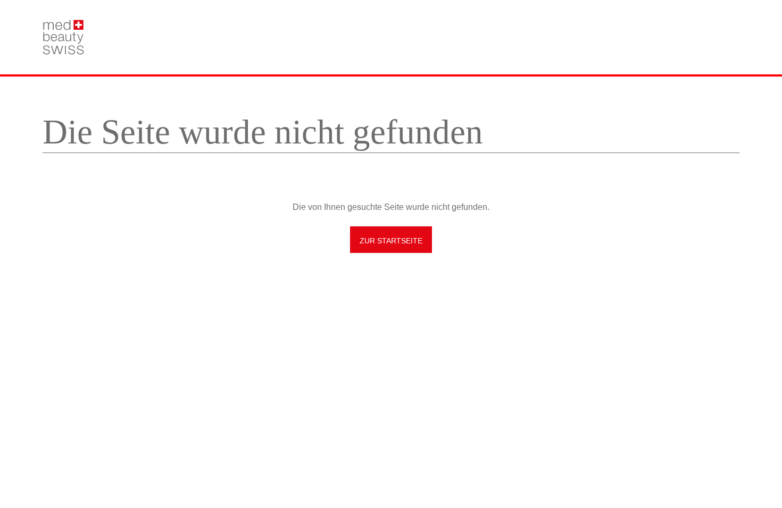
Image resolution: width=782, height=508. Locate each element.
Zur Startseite (391, 240)
